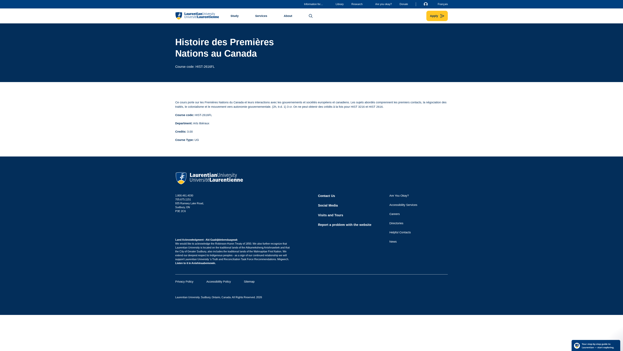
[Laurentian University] (197, 16)
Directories (396, 223)
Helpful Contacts (400, 232)
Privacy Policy (184, 281)
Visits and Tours (330, 215)
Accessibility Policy (218, 281)
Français (443, 4)
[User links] (428, 4)
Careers (394, 214)
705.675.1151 (183, 199)
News (393, 241)
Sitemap (249, 281)
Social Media (328, 205)
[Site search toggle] (311, 15)
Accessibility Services (403, 205)
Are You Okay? (399, 195)
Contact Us (326, 196)
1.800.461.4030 (184, 195)
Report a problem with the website (344, 225)
